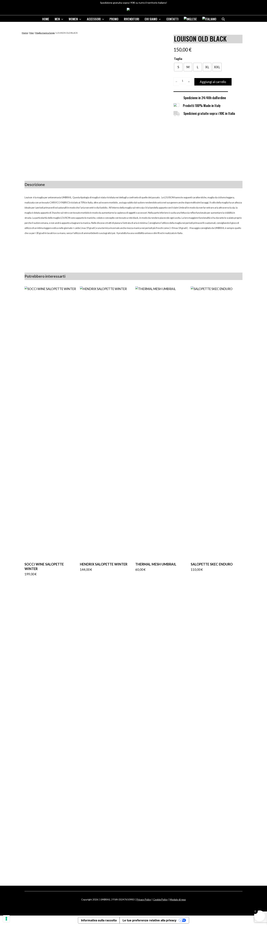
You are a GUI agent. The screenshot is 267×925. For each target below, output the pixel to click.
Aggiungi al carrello (213, 82)
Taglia (178, 59)
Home (25, 32)
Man (31, 32)
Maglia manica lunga (45, 32)
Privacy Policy (143, 899)
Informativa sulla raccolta (99, 920)
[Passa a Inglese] (190, 18)
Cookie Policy (160, 899)
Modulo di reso (178, 899)
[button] (223, 18)
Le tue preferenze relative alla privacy (149, 920)
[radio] (178, 67)
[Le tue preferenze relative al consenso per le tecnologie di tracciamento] (6, 918)
